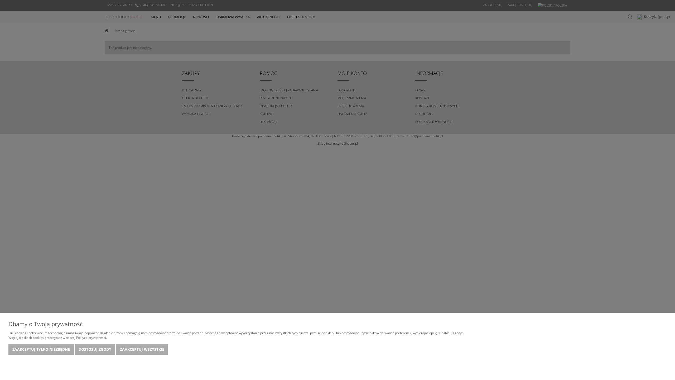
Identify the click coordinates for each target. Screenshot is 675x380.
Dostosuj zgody (95, 349)
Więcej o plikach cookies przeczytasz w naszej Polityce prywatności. (57, 337)
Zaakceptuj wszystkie (142, 349)
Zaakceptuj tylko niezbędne (41, 349)
